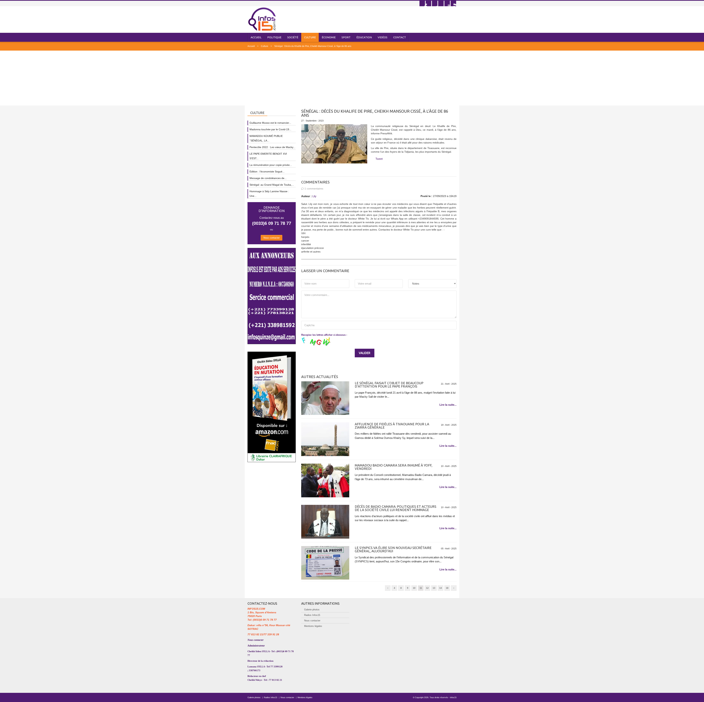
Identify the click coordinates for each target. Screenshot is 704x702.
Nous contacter (271, 237)
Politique (274, 37)
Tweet (379, 158)
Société (292, 37)
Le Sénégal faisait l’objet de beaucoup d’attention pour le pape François (389, 384)
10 (414, 588)
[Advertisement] (352, 78)
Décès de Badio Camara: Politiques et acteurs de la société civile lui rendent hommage (395, 508)
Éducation (364, 37)
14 (440, 588)
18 (447, 588)
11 (421, 588)
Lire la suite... (447, 404)
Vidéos (382, 37)
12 (427, 588)
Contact (399, 37)
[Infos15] (261, 19)
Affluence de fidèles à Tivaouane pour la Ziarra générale (392, 425)
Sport (346, 37)
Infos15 (453, 697)
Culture (310, 37)
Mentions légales (313, 626)
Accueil (256, 37)
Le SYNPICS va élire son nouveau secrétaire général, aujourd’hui (393, 549)
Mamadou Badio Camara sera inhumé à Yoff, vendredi (393, 466)
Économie (329, 37)
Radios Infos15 (312, 615)
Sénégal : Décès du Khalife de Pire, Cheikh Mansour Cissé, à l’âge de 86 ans (312, 46)
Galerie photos (312, 609)
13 (434, 588)
